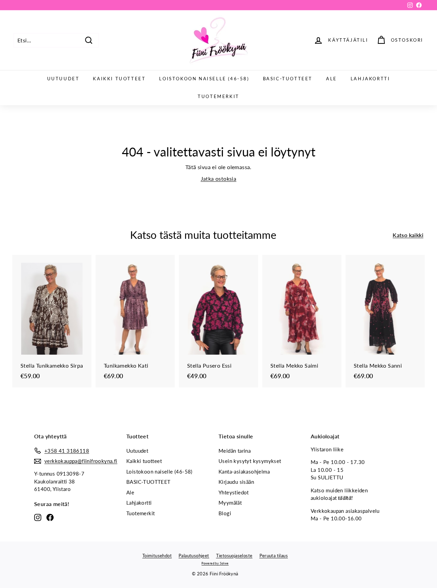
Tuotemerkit (218, 96)
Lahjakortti (370, 78)
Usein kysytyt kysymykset (249, 461)
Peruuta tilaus (273, 555)
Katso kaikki (408, 235)
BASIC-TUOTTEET (287, 78)
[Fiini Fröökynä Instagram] (37, 517)
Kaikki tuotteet (119, 78)
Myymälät (230, 503)
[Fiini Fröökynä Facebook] (50, 517)
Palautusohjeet (194, 555)
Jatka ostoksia (219, 178)
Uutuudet (63, 78)
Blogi (224, 513)
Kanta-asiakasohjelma (244, 471)
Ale (331, 78)
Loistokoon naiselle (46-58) (204, 78)
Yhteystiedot (233, 492)
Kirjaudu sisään (236, 482)
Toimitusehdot (157, 555)
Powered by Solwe (214, 563)
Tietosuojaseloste (234, 555)
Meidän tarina (234, 451)
